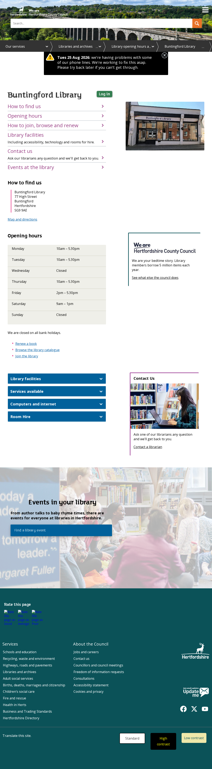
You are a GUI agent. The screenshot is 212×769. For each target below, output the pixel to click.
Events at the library (31, 167)
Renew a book (26, 343)
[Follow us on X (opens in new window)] (194, 708)
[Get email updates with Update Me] (196, 692)
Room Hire (20, 416)
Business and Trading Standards (27, 711)
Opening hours (25, 115)
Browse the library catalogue (37, 350)
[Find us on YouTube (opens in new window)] (205, 708)
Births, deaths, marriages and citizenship (34, 685)
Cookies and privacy (88, 691)
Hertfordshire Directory (21, 718)
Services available (26, 391)
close (164, 55)
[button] (197, 23)
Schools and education (19, 652)
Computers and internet (33, 403)
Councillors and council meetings (98, 665)
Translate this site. (16, 735)
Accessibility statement (90, 685)
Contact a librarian (148, 447)
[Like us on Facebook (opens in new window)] (183, 708)
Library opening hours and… (133, 46)
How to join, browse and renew (43, 125)
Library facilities (51, 138)
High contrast (163, 741)
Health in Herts (14, 704)
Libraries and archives (76, 46)
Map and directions (22, 219)
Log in (104, 94)
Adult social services (18, 678)
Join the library (26, 356)
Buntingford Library (180, 46)
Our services (15, 46)
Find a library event (29, 530)
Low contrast (194, 738)
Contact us (53, 154)
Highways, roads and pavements (27, 665)
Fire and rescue (14, 698)
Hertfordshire (39, 9)
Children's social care (19, 691)
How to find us (24, 106)
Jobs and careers (86, 652)
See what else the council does (155, 277)
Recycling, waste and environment (29, 658)
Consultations (83, 678)
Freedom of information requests (98, 672)
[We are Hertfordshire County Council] (164, 248)
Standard (132, 738)
